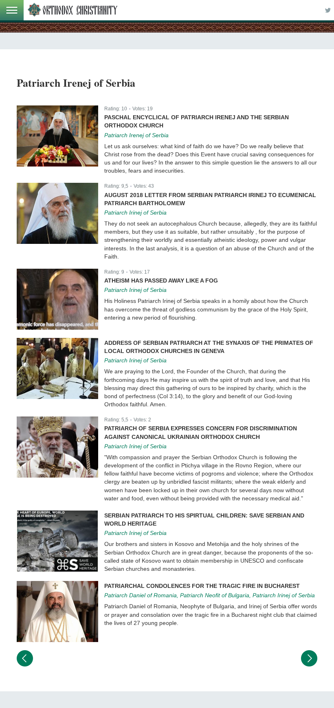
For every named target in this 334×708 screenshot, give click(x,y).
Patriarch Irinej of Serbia (135, 212)
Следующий (309, 658)
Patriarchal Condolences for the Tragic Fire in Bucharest (202, 586)
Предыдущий (25, 658)
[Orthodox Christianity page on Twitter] (328, 10)
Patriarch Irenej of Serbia (136, 135)
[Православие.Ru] (72, 10)
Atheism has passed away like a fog (161, 280)
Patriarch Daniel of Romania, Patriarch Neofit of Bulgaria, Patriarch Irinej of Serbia (209, 595)
